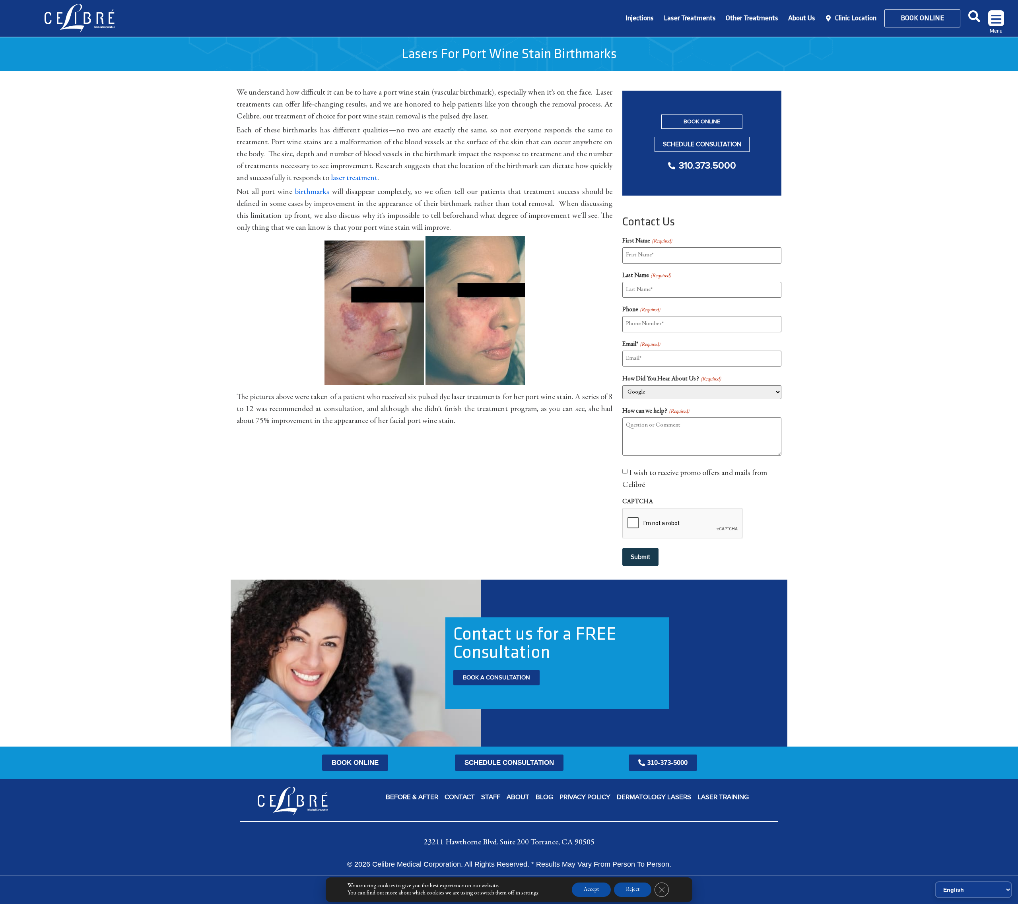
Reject (632, 889)
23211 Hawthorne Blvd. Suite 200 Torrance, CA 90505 (509, 842)
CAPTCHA (637, 502)
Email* (641, 344)
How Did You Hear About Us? (671, 379)
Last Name (646, 275)
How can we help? (655, 411)
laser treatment (354, 178)
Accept (591, 889)
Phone (641, 310)
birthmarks (312, 192)
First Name (647, 241)
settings (529, 893)
